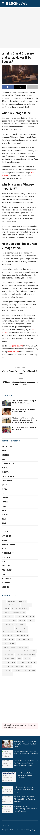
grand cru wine (17, 346)
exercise (22, 620)
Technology (7, 570)
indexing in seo (8, 635)
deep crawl (6, 620)
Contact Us (5, 825)
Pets (4, 549)
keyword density (8, 639)
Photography (7, 553)
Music (4, 540)
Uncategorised (8, 578)
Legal (4, 527)
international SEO (22, 635)
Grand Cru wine (13, 352)
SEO (3, 561)
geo (17, 628)
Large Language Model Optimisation (15, 647)
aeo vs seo (12, 601)
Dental (5, 468)
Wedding (5, 587)
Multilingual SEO (30, 651)
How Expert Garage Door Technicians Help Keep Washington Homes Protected (25, 808)
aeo (4, 601)
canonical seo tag (19, 612)
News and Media (8, 544)
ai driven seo (26, 605)
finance (30, 620)
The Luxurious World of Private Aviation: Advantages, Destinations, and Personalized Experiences (25, 420)
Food (4, 506)
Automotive (7, 446)
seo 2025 (27, 658)
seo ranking (31, 662)
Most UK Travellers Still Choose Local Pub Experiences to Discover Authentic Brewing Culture (26, 763)
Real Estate (7, 557)
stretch (28, 666)
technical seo (7, 674)
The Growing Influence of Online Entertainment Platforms (26, 775)
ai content (22, 601)
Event (4, 485)
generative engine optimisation (14, 624)
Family (4, 489)
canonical (6, 612)
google (24, 628)
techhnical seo (29, 670)
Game (4, 510)
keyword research (9, 643)
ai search (6, 608)
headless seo (22, 632)
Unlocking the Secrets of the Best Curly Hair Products (23, 410)
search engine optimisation (25, 655)
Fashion (5, 493)
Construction (8, 463)
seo (19, 658)
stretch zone (17, 670)
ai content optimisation (11, 605)
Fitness (5, 502)
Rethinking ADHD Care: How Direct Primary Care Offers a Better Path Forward (25, 743)
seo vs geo (19, 666)
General (5, 515)
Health (5, 519)
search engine (8, 655)
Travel (4, 574)
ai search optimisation (20, 608)
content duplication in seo (25, 616)
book (4, 451)
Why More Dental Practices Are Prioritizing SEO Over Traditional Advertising (24, 799)
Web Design (6, 583)
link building (7, 651)
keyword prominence (24, 639)
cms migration (8, 616)
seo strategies (8, 666)
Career (5, 459)
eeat (14, 620)
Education (6, 472)
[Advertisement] (20, 28)
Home (4, 523)
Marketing (6, 536)
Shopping (6, 566)
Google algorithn (8, 632)
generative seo (8, 628)
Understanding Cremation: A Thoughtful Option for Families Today (24, 789)
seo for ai (21, 662)
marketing (17, 651)
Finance (5, 498)
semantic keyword (9, 658)
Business (5, 455)
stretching (6, 670)
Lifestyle (6, 532)
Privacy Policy (30, 830)
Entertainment (8, 476)
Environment (7, 480)
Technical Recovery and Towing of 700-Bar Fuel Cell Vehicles (24, 402)
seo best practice (9, 662)
